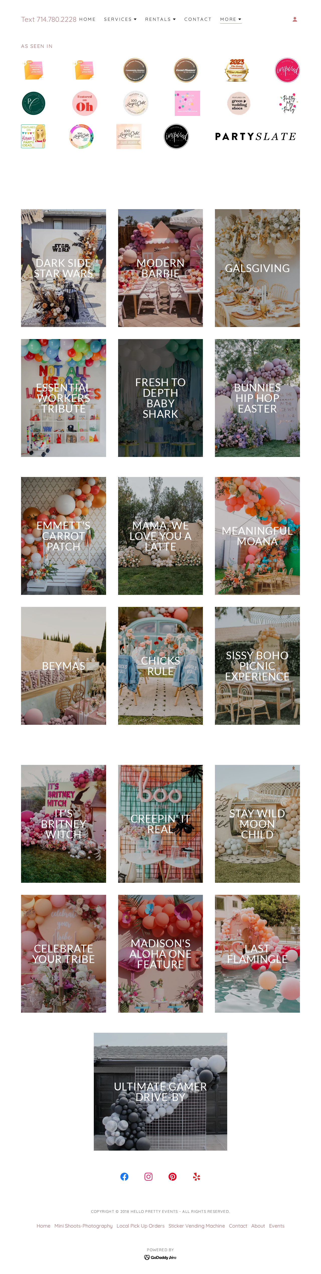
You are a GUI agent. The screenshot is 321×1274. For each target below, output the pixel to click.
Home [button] (43, 1226)
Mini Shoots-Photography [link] (83, 1226)
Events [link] (276, 1226)
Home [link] (87, 19)
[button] (120, 19)
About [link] (258, 1226)
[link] (124, 1178)
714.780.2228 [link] (56, 19)
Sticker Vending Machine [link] (197, 1226)
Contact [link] (198, 19)
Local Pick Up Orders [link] (141, 1226)
